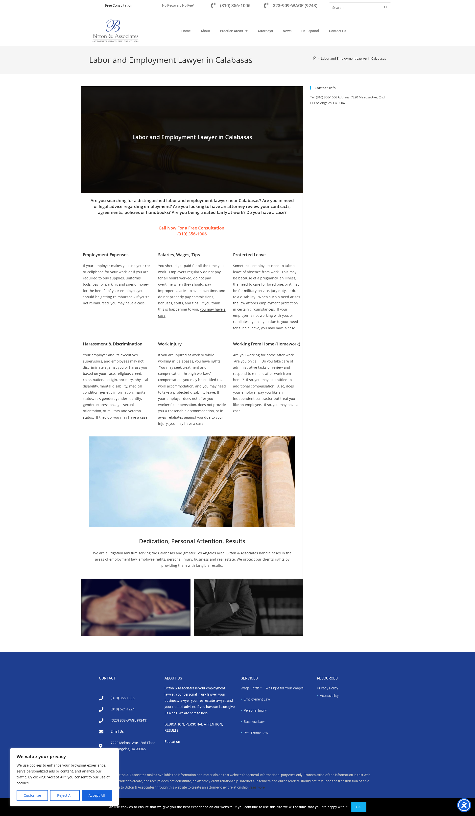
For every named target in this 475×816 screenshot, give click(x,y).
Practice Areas (231, 31)
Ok (358, 807)
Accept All (97, 795)
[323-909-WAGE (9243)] (266, 5)
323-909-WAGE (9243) (295, 5)
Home (186, 31)
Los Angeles (206, 553)
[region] (64, 777)
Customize (32, 795)
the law (239, 303)
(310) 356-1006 (235, 5)
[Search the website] (360, 7)
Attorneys (265, 31)
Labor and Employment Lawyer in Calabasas (353, 58)
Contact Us (337, 31)
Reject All (64, 795)
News (287, 31)
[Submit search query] (386, 7)
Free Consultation (118, 5)
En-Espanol (310, 31)
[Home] (314, 58)
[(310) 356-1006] (213, 5)
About (205, 31)
